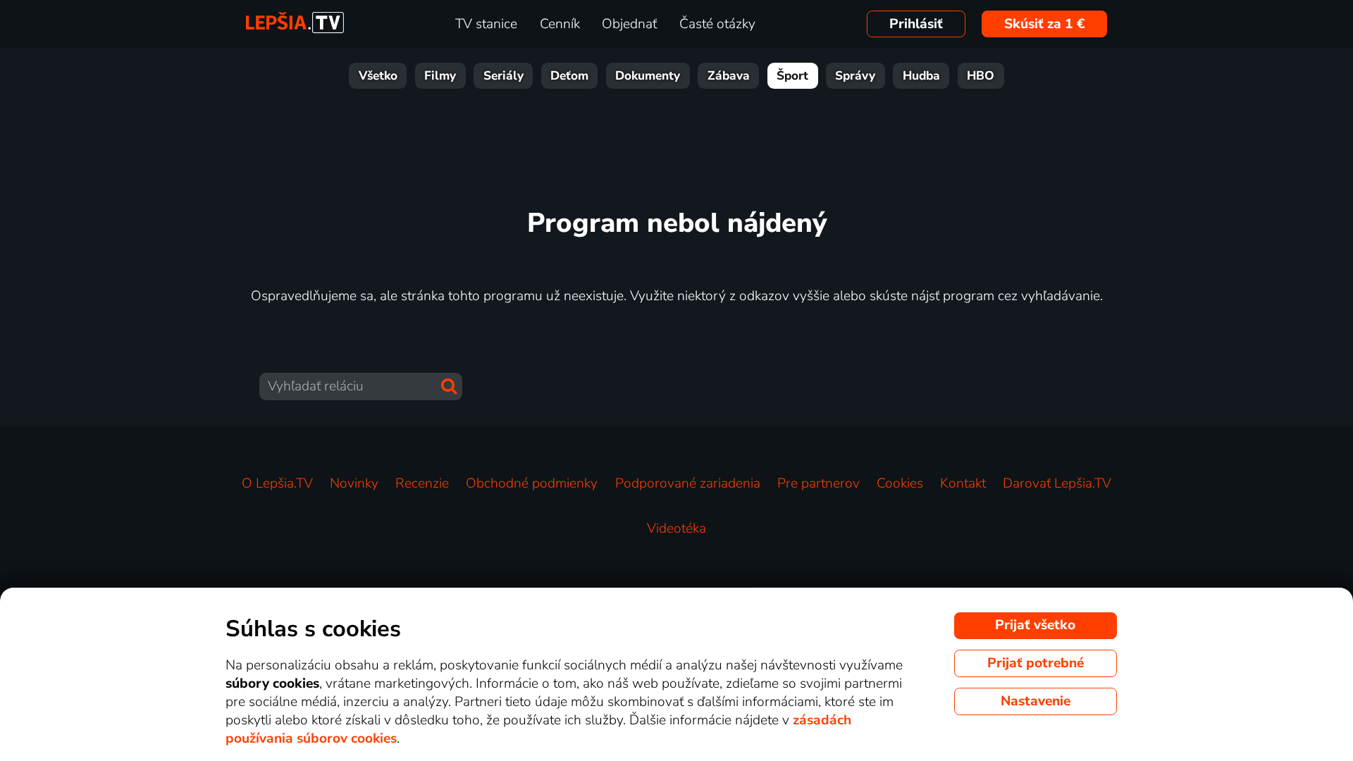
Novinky (354, 483)
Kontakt (963, 483)
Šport (792, 76)
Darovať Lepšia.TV (1057, 483)
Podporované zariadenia (687, 483)
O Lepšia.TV (277, 483)
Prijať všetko (1035, 625)
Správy (855, 76)
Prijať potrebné (1035, 663)
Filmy (440, 76)
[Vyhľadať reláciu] (449, 386)
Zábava (729, 76)
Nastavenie (1035, 701)
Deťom (569, 76)
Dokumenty (647, 76)
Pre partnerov (818, 483)
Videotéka (676, 528)
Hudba (921, 76)
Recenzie (422, 483)
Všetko (378, 76)
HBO (980, 76)
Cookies (900, 483)
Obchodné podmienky (532, 483)
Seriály (503, 76)
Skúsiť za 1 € (1044, 24)
